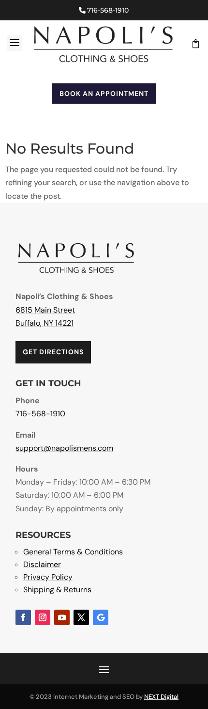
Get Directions (53, 351)
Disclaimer (42, 564)
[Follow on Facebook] (23, 617)
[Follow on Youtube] (62, 617)
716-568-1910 (108, 10)
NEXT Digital (161, 697)
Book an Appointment (104, 93)
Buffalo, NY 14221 (44, 323)
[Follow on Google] (100, 617)
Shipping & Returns (57, 589)
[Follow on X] (81, 617)
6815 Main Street (45, 310)
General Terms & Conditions (73, 552)
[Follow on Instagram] (42, 617)
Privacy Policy (48, 577)
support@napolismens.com (64, 448)
